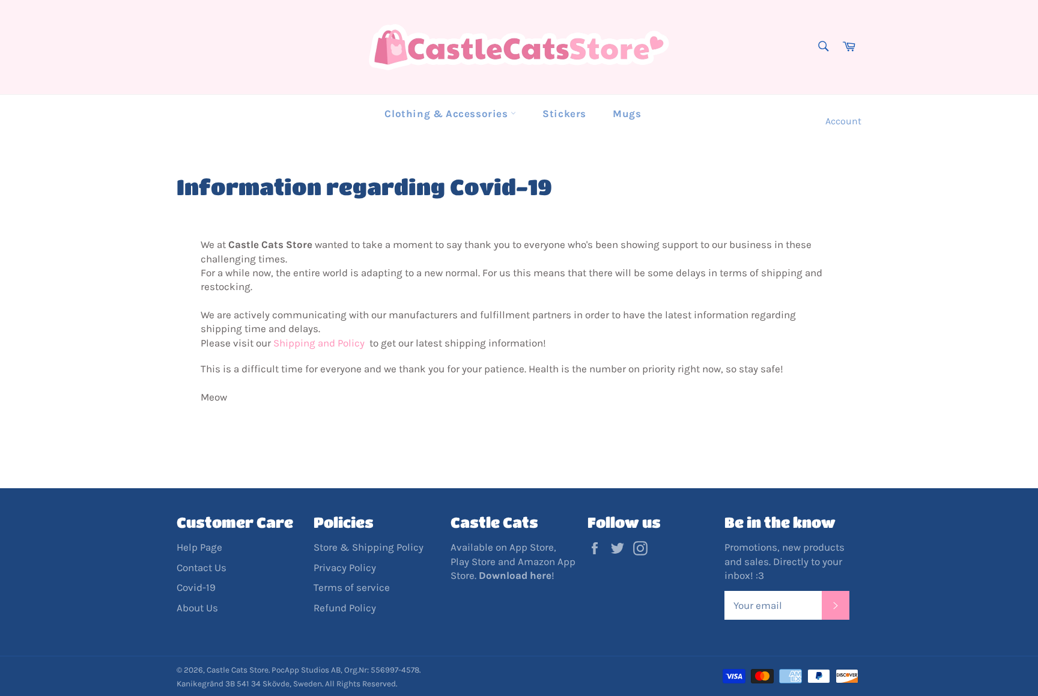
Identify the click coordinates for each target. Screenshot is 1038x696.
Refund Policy (345, 608)
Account (843, 121)
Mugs (627, 113)
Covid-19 (196, 587)
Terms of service (352, 587)
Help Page (199, 547)
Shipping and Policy (320, 343)
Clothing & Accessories (447, 113)
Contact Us (201, 567)
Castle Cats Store (238, 669)
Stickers (564, 113)
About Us (197, 608)
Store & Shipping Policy (368, 547)
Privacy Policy (345, 567)
